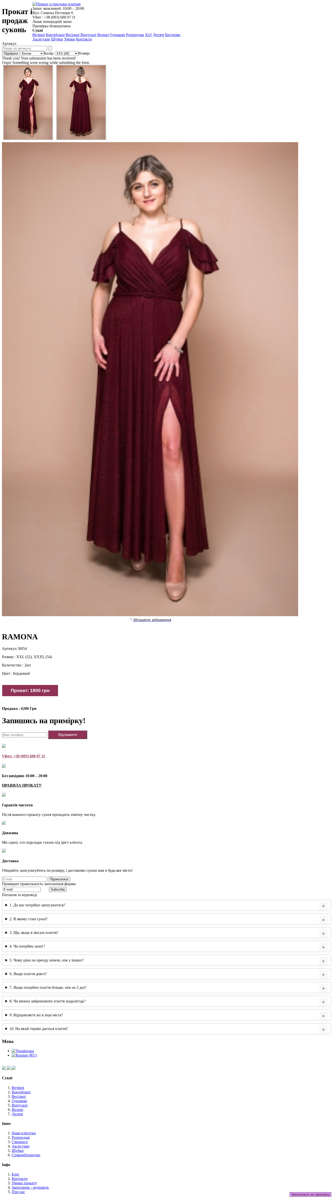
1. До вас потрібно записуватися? (37, 905)
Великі (103, 35)
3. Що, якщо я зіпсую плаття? (34, 933)
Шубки (57, 39)
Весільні (72, 35)
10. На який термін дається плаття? (39, 1029)
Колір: (49, 53)
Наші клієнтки (24, 1133)
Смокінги (20, 1142)
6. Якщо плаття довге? (28, 974)
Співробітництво (26, 1155)
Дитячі (158, 35)
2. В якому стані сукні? (29, 919)
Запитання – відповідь (30, 1187)
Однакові (117, 35)
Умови (69, 39)
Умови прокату (24, 1183)
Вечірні (38, 35)
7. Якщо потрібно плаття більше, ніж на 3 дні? (48, 987)
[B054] (28, 102)
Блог (16, 1174)
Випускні (88, 35)
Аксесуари (41, 39)
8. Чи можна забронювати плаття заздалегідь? (48, 1001)
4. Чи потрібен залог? (27, 946)
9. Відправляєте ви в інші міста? (36, 1015)
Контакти (84, 39)
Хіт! (148, 35)
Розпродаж (135, 35)
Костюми (172, 35)
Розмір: (84, 53)
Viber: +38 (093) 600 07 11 (23, 756)
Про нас (18, 1192)
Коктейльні (55, 35)
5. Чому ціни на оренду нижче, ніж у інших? (47, 960)
